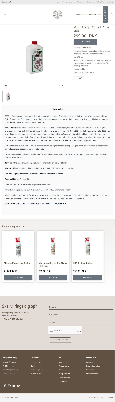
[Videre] (63, 86)
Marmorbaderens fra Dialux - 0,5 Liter (53, 265)
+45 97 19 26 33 (12, 319)
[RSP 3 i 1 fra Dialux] (87, 247)
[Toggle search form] (111, 14)
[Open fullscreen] (34, 57)
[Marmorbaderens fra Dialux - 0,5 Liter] (53, 247)
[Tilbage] (6, 86)
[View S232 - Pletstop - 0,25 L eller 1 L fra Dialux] (8, 96)
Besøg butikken (64, 374)
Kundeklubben (64, 378)
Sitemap (110, 398)
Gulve (33, 366)
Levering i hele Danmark (77, 2)
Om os (61, 370)
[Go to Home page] (57, 14)
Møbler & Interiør (37, 374)
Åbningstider (100, 2)
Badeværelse (36, 362)
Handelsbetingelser (96, 398)
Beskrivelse (57, 109)
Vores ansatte (64, 366)
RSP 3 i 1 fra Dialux (82, 263)
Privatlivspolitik (92, 374)
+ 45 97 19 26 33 (105, 14)
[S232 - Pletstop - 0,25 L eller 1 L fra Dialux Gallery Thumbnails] (8, 96)
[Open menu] (5, 14)
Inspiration (81, 14)
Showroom (90, 2)
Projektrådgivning (61, 2)
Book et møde (7, 2)
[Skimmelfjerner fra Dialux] (18, 247)
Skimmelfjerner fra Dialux (17, 263)
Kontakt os (109, 2)
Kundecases (95, 14)
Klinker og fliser (37, 370)
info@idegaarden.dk (11, 370)
